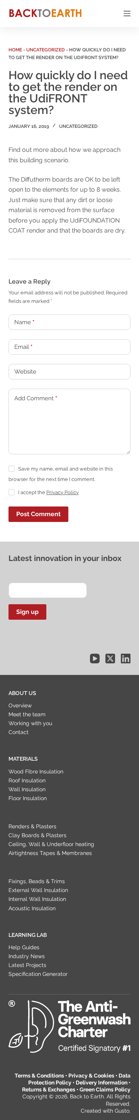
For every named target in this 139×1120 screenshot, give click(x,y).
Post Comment (38, 514)
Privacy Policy (62, 492)
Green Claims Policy (105, 1089)
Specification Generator (38, 974)
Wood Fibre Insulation (35, 771)
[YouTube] (95, 658)
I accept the (48, 492)
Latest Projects (27, 965)
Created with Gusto (105, 1111)
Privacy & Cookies (91, 1075)
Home (15, 50)
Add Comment (35, 398)
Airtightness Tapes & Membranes (50, 853)
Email (23, 346)
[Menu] (127, 13)
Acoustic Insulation (32, 908)
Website (25, 371)
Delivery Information (101, 1082)
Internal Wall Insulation (37, 899)
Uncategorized (45, 50)
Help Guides (23, 947)
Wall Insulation (27, 789)
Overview (20, 705)
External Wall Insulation (38, 890)
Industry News (26, 956)
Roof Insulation (27, 780)
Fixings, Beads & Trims (36, 881)
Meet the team (27, 714)
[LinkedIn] (126, 658)
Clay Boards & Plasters (37, 835)
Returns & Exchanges (48, 1089)
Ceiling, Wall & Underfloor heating (51, 844)
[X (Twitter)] (110, 658)
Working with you (30, 723)
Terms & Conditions (39, 1075)
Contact (18, 732)
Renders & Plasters (32, 826)
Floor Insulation (27, 798)
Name (24, 322)
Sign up (27, 611)
